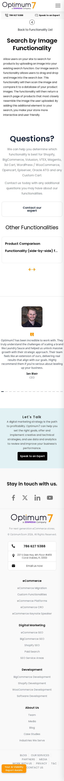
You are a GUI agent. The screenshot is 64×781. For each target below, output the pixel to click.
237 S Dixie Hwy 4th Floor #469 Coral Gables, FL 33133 (34, 556)
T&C (54, 763)
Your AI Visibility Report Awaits (14, 768)
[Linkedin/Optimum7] (37, 498)
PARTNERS (28, 759)
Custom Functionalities (32, 594)
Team (32, 715)
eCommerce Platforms (32, 601)
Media (32, 721)
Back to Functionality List (35, 30)
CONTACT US (34, 767)
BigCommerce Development (32, 677)
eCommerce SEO (32, 632)
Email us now (34, 566)
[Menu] (58, 5)
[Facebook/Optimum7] (13, 498)
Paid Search (32, 651)
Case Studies (32, 734)
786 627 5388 (16, 15)
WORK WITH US (22, 763)
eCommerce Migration (32, 588)
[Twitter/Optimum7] (25, 498)
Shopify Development (32, 683)
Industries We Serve (32, 740)
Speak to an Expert (49, 15)
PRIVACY (41, 763)
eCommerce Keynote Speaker (32, 613)
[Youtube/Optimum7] (50, 498)
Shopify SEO (32, 645)
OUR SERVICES (40, 755)
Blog (32, 728)
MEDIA (43, 759)
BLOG (23, 755)
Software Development (32, 696)
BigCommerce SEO (32, 639)
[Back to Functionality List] (32, 22)
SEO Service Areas (32, 658)
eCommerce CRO (32, 607)
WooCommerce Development (32, 690)
